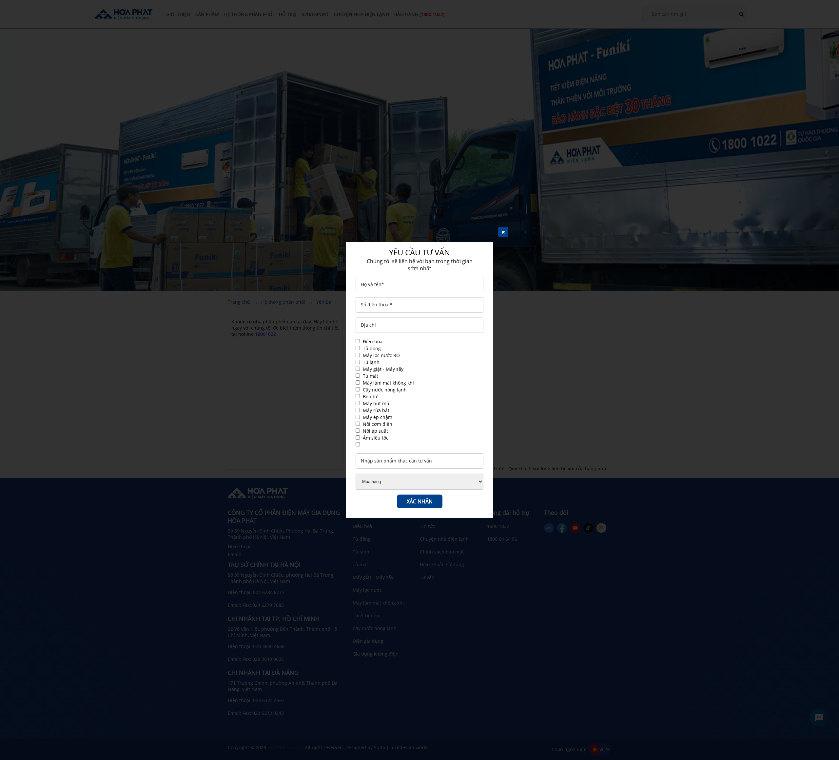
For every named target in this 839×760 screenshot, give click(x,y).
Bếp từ (370, 396)
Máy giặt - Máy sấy (383, 369)
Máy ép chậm (377, 417)
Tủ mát (370, 376)
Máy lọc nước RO (381, 355)
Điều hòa (372, 341)
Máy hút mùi (377, 403)
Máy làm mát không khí (388, 383)
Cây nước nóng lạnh (385, 390)
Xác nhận (420, 501)
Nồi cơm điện (377, 424)
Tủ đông (372, 348)
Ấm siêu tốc (375, 438)
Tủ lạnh (371, 362)
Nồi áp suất (375, 431)
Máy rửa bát (376, 410)
